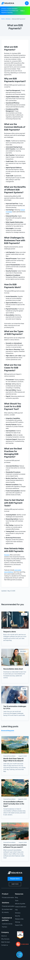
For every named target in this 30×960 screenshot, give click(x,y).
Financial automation (8, 906)
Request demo (15, 878)
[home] (7, 3)
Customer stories (7, 924)
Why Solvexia (5, 939)
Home (2, 19)
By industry (5, 912)
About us (4, 936)
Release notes (19, 919)
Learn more (15, 884)
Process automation (8, 897)
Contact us (4, 945)
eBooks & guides (20, 903)
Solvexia (6, 555)
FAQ (16, 909)
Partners (4, 927)
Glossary (8, 19)
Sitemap (17, 922)
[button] (27, 3)
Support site (18, 925)
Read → (22, 10)
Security (17, 916)
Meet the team (5, 942)
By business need (7, 909)
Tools (16, 900)
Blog (16, 897)
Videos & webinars (20, 906)
